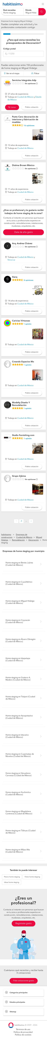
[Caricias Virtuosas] (7, 323)
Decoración (33, 540)
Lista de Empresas (11, 1018)
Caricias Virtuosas (21, 321)
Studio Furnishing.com (23, 435)
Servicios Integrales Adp (24, 80)
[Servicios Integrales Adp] (7, 82)
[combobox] (12, 11)
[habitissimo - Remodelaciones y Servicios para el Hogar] (12, 4)
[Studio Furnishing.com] (7, 437)
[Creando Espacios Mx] (7, 364)
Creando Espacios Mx (23, 362)
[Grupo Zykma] (7, 478)
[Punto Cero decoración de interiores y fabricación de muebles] (7, 119)
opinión (27, 324)
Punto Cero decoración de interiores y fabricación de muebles (25, 119)
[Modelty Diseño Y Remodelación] (7, 405)
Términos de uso (23, 1029)
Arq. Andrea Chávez (22, 243)
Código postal (9, 49)
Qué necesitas (9, 10)
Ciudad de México (25, 97)
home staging (12, 877)
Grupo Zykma (19, 476)
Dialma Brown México (23, 165)
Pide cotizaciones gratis (23, 981)
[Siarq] (7, 279)
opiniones (29, 125)
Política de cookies (23, 1035)
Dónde (28, 10)
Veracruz (11, 260)
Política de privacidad (23, 1032)
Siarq (14, 277)
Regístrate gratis (23, 923)
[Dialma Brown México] (7, 167)
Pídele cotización (31, 107)
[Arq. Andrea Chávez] (7, 245)
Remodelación (18, 540)
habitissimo (6, 535)
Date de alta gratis (23, 232)
